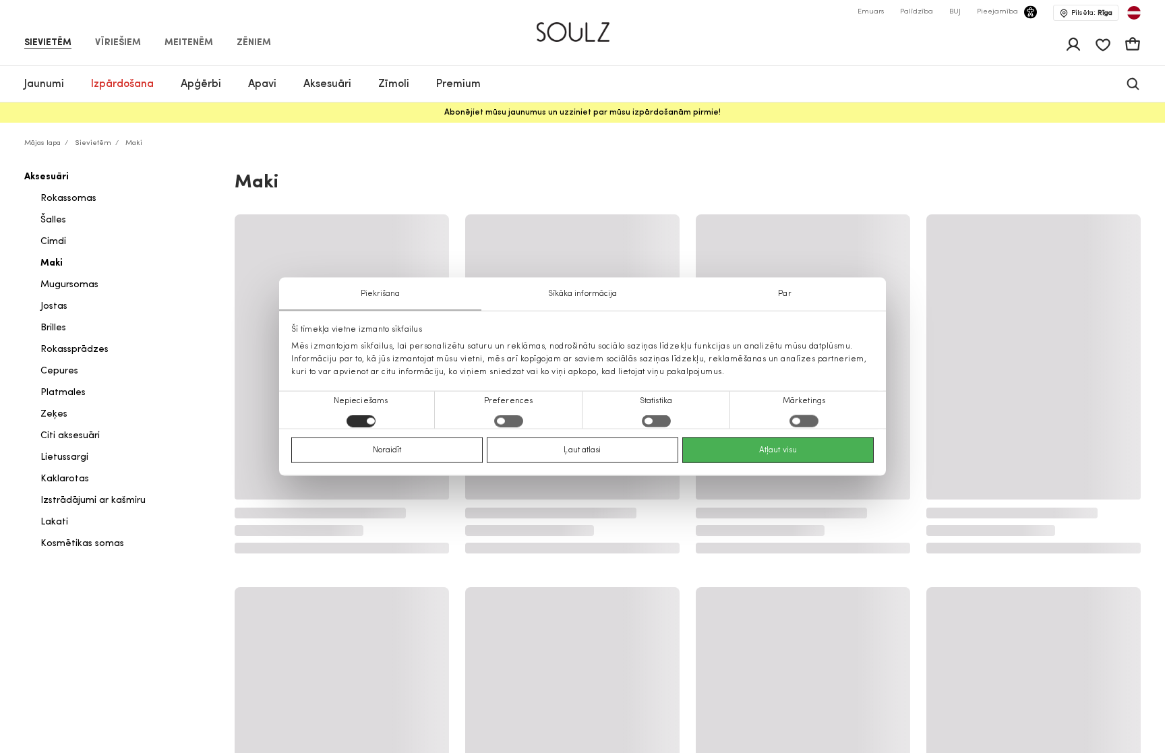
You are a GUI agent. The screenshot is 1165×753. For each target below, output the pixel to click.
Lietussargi (64, 457)
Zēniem (254, 43)
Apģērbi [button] (201, 84)
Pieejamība (997, 12)
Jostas (53, 306)
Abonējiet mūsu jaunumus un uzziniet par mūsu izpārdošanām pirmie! (582, 113)
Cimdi (53, 242)
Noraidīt (387, 450)
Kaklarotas (64, 479)
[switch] (508, 421)
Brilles (53, 328)
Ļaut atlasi (582, 450)
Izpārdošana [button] (122, 84)
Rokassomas (68, 198)
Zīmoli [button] (393, 84)
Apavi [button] (262, 84)
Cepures (59, 371)
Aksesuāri (46, 177)
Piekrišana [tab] (380, 293)
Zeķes (53, 414)
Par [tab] (784, 293)
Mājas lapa (42, 143)
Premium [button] (458, 84)
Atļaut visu (778, 450)
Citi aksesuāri (70, 436)
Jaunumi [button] (44, 84)
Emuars (871, 12)
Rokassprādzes (74, 349)
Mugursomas (69, 285)
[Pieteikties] (1073, 44)
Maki (51, 263)
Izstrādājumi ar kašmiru (93, 500)
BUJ (955, 12)
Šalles (53, 220)
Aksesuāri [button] (327, 84)
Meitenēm (189, 43)
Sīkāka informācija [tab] (583, 293)
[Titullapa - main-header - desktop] (583, 26)
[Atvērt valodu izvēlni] (1134, 13)
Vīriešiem (118, 43)
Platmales (63, 393)
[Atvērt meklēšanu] (1133, 84)
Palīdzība (916, 12)
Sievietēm (47, 43)
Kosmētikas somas (82, 544)
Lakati (54, 522)
